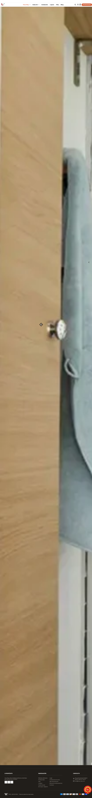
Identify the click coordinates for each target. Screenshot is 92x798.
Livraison (40, 783)
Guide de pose (41, 785)
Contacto (52, 785)
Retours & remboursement (56, 783)
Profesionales (87, 4)
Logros (52, 4)
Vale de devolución (54, 781)
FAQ (57, 4)
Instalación (44, 4)
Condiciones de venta (55, 779)
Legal (51, 778)
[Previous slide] (89, 262)
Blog (62, 4)
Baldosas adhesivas (42, 778)
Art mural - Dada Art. (43, 786)
